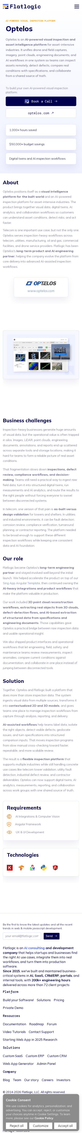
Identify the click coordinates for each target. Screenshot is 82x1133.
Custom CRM (57, 1056)
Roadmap (36, 1024)
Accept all (65, 1126)
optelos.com (38, 113)
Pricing (59, 1000)
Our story (31, 1080)
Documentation (14, 1024)
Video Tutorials (14, 1032)
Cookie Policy (44, 1118)
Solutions (44, 1000)
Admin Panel (46, 1064)
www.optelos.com (40, 291)
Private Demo (13, 1008)
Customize (40, 1126)
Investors (63, 1080)
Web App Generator (18, 1064)
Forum (52, 1024)
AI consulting (34, 948)
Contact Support (41, 1032)
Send (49, 936)
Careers (47, 1080)
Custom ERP (35, 1056)
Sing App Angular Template (21, 583)
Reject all (16, 1126)
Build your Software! (18, 1000)
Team (17, 1080)
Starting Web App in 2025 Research (30, 1040)
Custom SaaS (13, 1056)
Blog (6, 1080)
